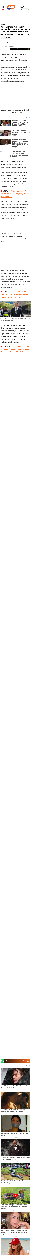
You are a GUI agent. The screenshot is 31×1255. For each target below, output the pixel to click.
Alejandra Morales (6, 42)
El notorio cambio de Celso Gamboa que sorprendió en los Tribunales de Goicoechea (15, 294)
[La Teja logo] (11, 7)
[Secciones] (3, 7)
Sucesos (2, 24)
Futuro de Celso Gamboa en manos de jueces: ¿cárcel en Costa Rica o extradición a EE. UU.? (15, 349)
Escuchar (7, 37)
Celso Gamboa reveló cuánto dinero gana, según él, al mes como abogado (14, 193)
